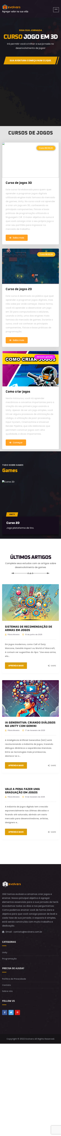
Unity (12, 514)
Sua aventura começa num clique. (30, 60)
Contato (6, 985)
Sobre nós (7, 991)
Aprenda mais (16, 665)
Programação (9, 958)
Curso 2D (13, 523)
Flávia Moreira (13, 634)
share (53, 666)
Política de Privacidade (14, 978)
